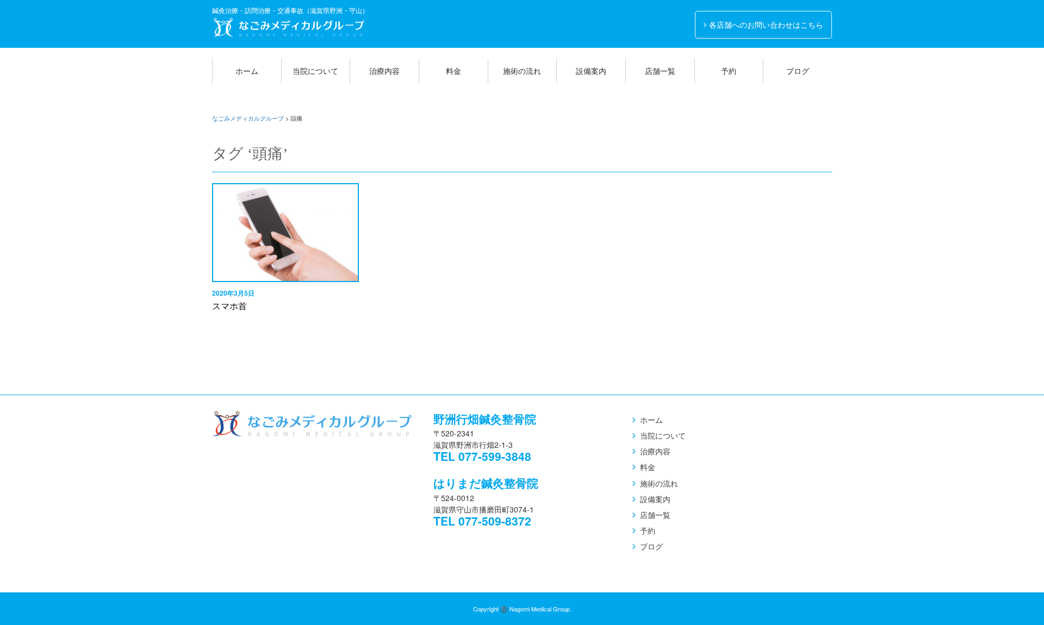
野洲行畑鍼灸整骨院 (484, 418)
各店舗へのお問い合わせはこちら (766, 24)
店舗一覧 (660, 70)
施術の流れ (522, 70)
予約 (728, 70)
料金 (453, 70)
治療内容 (384, 70)
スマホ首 (229, 305)
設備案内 (591, 70)
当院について (315, 70)
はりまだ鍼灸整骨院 (485, 482)
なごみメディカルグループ (288, 27)
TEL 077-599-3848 (482, 456)
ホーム (246, 70)
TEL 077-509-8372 (482, 520)
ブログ (797, 70)
